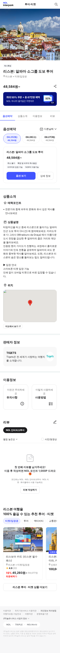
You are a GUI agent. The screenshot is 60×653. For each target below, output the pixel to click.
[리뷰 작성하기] (55, 422)
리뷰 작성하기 (30, 489)
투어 (26, 520)
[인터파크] (7, 4)
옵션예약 (7, 116)
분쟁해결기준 (42, 614)
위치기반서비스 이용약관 (25, 610)
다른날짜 (49, 128)
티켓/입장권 (11, 520)
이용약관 (7, 610)
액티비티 (39, 520)
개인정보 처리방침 (48, 610)
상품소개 (22, 116)
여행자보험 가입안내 (12, 614)
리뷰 (52, 116)
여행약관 (29, 614)
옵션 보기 (21, 175)
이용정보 (37, 116)
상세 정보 (45, 175)
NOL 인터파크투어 (15, 430)
